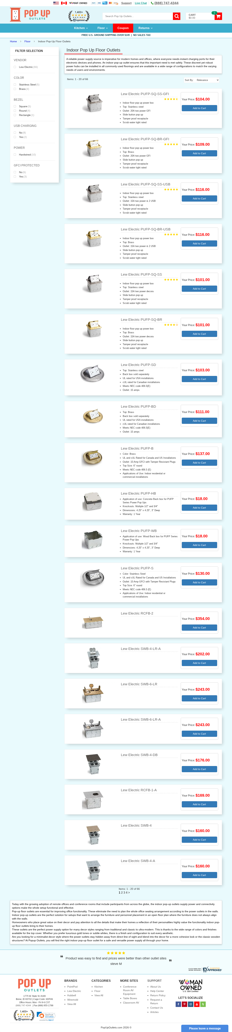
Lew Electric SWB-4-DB (139, 755)
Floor (101, 28)
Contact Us (156, 1007)
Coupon (123, 28)
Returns (144, 28)
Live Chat (141, 3)
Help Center (157, 991)
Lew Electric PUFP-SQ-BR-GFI (145, 139)
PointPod (72, 986)
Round (24, 111)
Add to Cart (199, 108)
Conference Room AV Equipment (129, 990)
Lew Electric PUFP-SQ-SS (141, 274)
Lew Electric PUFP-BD (138, 406)
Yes (22, 137)
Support (126, 3)
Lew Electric (28, 67)
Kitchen (79, 28)
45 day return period (116, 35)
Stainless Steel (29, 84)
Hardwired (27, 154)
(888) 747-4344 (23, 1005)
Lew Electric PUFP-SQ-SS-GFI (145, 94)
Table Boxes (130, 998)
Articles (154, 1012)
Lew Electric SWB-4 (136, 825)
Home (13, 41)
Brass (23, 89)
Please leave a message (205, 1028)
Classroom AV (131, 1002)
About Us (155, 986)
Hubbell (71, 995)
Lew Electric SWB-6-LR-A (141, 719)
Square (24, 106)
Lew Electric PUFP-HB (138, 493)
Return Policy (157, 995)
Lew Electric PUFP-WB (139, 531)
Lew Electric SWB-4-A (138, 861)
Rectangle (26, 115)
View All (71, 1004)
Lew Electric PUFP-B (137, 448)
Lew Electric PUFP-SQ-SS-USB (145, 184)
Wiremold (72, 999)
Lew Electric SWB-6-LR (139, 684)
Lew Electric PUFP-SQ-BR (141, 320)
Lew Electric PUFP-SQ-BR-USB (146, 229)
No (22, 133)
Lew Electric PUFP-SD (138, 365)
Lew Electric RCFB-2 (137, 613)
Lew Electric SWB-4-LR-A (141, 649)
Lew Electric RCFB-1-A (139, 790)
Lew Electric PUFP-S (137, 568)
